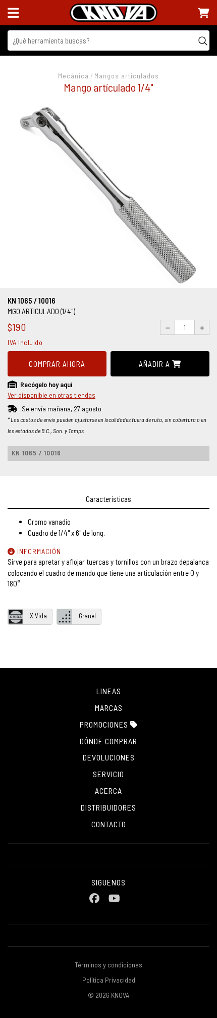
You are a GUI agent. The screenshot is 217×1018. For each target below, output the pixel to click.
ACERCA (108, 790)
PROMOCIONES (105, 724)
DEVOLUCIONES (109, 757)
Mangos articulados (126, 75)
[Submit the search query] (203, 40)
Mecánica (73, 75)
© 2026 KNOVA (108, 995)
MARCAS (109, 707)
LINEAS (108, 691)
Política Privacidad (108, 979)
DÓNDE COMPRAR (108, 741)
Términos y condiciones (108, 964)
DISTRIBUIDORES (108, 807)
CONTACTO (108, 824)
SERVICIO (108, 774)
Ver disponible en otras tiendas (51, 395)
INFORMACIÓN (38, 551)
